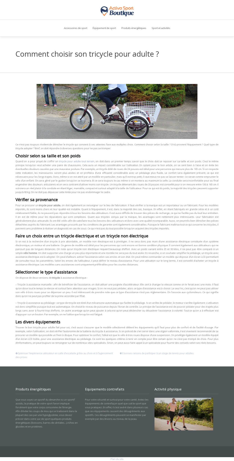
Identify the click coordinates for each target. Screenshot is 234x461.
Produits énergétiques (133, 28)
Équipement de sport (104, 28)
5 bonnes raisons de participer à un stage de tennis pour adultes (158, 353)
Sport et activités (161, 28)
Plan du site (117, 459)
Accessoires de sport (75, 28)
